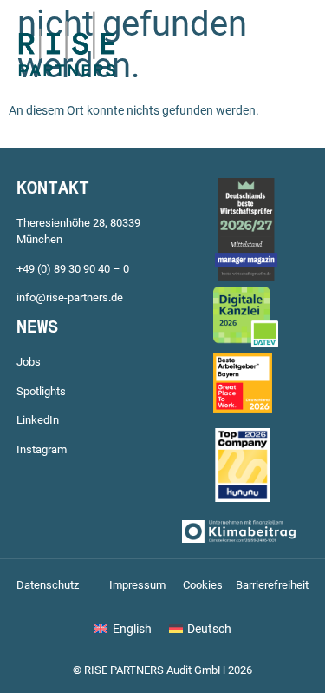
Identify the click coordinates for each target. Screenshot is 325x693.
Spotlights (41, 391)
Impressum (137, 584)
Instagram (41, 449)
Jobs (28, 361)
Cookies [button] (203, 584)
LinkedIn (37, 419)
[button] (262, 47)
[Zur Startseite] (67, 75)
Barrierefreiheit (272, 584)
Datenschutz (47, 584)
